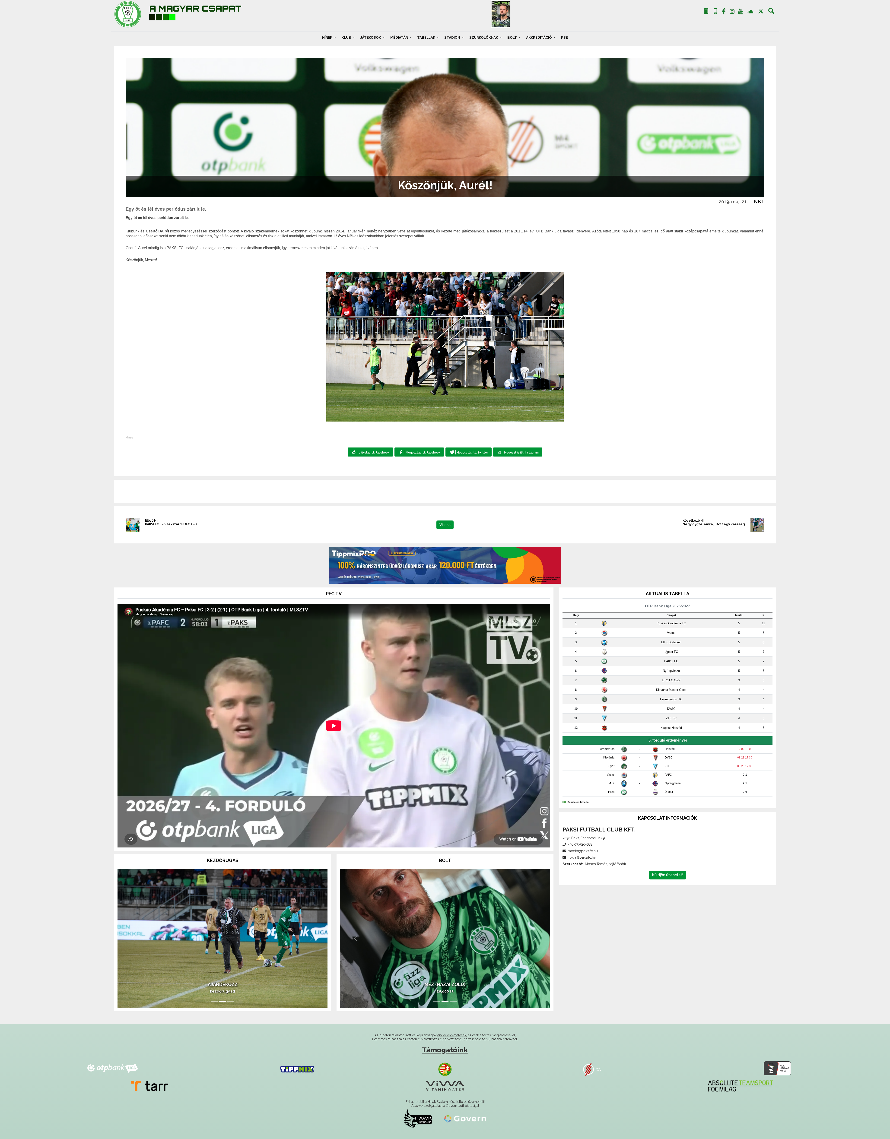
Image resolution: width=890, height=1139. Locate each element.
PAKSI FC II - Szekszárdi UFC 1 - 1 (171, 524)
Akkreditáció (539, 37)
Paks (611, 791)
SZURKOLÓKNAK (484, 37)
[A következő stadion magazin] (500, 14)
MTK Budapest (671, 642)
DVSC (671, 709)
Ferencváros (606, 749)
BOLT (512, 37)
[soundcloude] (750, 11)
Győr (611, 766)
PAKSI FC (671, 661)
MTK (611, 783)
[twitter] (761, 11)
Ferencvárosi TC (671, 699)
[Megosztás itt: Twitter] (468, 452)
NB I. (759, 201)
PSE (564, 37)
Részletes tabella (578, 802)
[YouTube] (740, 12)
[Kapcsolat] (715, 11)
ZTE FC (671, 718)
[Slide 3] (230, 1001)
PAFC (668, 774)
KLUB (347, 37)
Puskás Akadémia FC (671, 623)
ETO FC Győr (671, 680)
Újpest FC (671, 652)
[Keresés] (771, 12)
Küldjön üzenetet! (667, 875)
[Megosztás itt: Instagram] (517, 452)
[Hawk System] (418, 1118)
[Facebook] (724, 12)
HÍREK (327, 37)
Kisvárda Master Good (671, 690)
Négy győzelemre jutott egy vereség (714, 524)
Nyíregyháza (671, 671)
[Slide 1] (214, 1001)
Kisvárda (608, 757)
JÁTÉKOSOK (371, 37)
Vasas (671, 633)
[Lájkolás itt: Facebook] (370, 452)
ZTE (667, 766)
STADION (452, 37)
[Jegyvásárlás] (706, 11)
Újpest (669, 791)
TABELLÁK (426, 37)
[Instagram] (732, 12)
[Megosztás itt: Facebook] (419, 452)
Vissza (445, 525)
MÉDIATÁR (399, 37)
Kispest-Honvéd (671, 728)
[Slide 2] (222, 1001)
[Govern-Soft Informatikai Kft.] (465, 1118)
